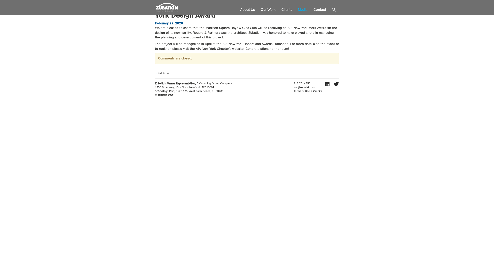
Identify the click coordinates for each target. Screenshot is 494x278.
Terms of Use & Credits (308, 91)
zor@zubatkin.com (305, 87)
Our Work (268, 10)
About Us (247, 10)
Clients (286, 10)
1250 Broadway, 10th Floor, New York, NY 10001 (184, 87)
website (238, 49)
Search (334, 9)
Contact (319, 10)
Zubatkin (170, 7)
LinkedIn (327, 84)
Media (303, 10)
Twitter (336, 84)
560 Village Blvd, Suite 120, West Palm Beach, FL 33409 (189, 91)
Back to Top (163, 73)
